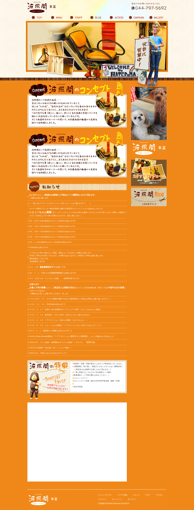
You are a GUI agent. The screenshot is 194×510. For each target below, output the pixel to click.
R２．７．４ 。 (54, 273)
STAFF (77, 17)
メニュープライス (104, 495)
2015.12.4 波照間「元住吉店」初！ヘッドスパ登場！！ (51, 348)
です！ (43, 212)
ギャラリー (132, 499)
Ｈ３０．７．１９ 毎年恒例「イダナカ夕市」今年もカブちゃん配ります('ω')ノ (60, 315)
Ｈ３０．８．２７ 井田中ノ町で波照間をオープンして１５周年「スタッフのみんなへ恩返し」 (66, 309)
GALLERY (157, 17)
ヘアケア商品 (122, 495)
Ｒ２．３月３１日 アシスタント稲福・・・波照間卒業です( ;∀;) (55, 278)
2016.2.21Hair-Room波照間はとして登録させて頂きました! (72, 336)
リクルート (102, 499)
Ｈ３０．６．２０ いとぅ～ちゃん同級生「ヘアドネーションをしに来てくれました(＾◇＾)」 (66, 325)
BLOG (97, 17)
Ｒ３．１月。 (48, 267)
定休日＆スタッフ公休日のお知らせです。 (61, 221)
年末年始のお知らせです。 (40, 247)
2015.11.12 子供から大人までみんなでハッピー (48, 353)
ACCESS (117, 17)
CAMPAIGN (137, 17)
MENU (57, 17)
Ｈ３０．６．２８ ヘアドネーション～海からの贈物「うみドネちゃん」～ (58, 320)
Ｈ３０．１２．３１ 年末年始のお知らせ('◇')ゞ (48, 304)
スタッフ (136, 495)
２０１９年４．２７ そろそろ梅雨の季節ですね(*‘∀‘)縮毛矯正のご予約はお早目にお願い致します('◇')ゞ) (70, 299)
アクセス (159, 495)
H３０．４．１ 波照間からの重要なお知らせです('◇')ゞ (51, 331)
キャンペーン (117, 499)
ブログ (147, 495)
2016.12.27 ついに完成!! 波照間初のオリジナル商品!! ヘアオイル (63, 342)
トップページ (37, 17)
